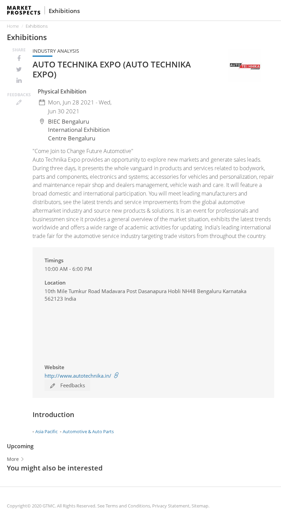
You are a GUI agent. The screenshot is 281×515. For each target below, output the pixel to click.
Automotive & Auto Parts (88, 431)
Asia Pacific (46, 431)
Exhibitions (64, 11)
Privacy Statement (171, 506)
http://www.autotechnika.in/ (79, 375)
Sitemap (200, 506)
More (13, 459)
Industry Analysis (56, 51)
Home (13, 26)
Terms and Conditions (128, 506)
